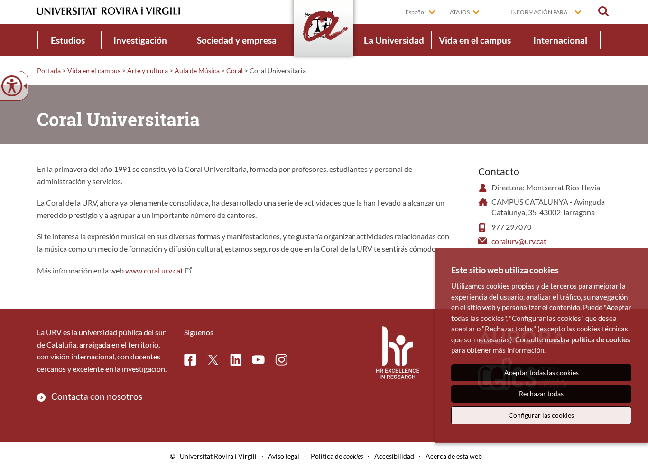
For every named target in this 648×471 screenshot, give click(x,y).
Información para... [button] (541, 12)
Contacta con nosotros (96, 396)
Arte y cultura (147, 70)
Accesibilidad (394, 456)
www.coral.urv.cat (154, 270)
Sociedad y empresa (237, 40)
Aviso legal (283, 456)
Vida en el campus (475, 40)
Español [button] (416, 12)
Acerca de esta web (454, 456)
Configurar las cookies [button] (541, 415)
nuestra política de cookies (587, 339)
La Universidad (394, 40)
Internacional (560, 40)
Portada (49, 70)
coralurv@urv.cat (518, 240)
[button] (603, 11)
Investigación (140, 40)
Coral (234, 70)
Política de (337, 456)
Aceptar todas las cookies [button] (541, 372)
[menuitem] (68, 40)
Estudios (68, 40)
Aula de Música (197, 70)
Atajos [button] (460, 12)
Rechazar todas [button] (541, 393)
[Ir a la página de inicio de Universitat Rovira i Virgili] (108, 11)
